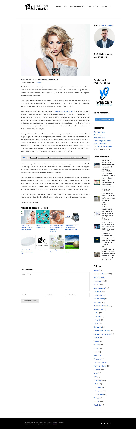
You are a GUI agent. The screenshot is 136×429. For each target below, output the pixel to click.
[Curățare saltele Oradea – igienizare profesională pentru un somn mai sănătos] (97, 198)
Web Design (98, 135)
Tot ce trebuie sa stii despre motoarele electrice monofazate (71, 227)
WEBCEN (54, 424)
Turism (96, 398)
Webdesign (97, 405)
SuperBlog (98, 295)
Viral (96, 323)
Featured (97, 341)
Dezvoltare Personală (101, 306)
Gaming (98, 316)
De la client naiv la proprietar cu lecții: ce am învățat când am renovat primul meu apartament (108, 253)
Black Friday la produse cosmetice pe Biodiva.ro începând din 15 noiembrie (56, 228)
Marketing (97, 355)
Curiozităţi (97, 302)
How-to (96, 345)
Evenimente (98, 327)
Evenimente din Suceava (102, 334)
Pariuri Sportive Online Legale (71, 251)
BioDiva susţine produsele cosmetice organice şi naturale (26, 227)
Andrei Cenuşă (107, 25)
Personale (97, 359)
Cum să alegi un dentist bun (56, 251)
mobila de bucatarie (105, 146)
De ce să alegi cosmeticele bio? (40, 226)
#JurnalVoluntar (100, 362)
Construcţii (99, 387)
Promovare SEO (99, 138)
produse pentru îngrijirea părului (64, 111)
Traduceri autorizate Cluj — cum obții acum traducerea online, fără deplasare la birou (108, 212)
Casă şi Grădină (99, 288)
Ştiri (95, 377)
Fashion (96, 338)
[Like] (43, 82)
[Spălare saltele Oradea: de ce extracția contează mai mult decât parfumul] (97, 165)
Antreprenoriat (99, 281)
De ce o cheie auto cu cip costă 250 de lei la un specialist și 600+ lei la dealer (108, 225)
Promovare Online (100, 366)
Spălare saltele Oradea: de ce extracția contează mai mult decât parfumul (108, 164)
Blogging (97, 284)
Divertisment (98, 309)
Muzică (97, 320)
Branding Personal (40, 250)
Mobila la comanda (100, 144)
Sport (96, 373)
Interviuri (97, 348)
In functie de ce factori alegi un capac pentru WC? (27, 252)
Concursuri (97, 292)
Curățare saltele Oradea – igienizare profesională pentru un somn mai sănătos (108, 198)
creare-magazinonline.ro (102, 141)
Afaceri (96, 270)
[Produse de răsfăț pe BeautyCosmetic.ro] (55, 50)
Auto (97, 384)
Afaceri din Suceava (101, 274)
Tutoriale (97, 401)
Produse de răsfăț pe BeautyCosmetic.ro (39, 79)
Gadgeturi (98, 391)
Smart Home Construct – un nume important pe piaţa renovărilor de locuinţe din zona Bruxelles (108, 239)
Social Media (99, 394)
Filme (97, 313)
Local (96, 352)
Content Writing (99, 299)
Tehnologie (97, 380)
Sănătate (38, 82)
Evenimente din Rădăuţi (102, 331)
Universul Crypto (99, 132)
